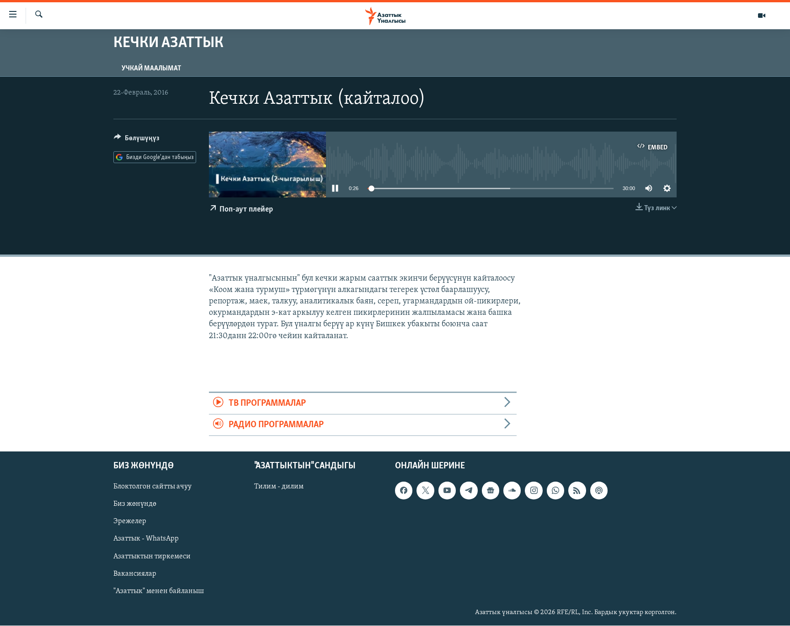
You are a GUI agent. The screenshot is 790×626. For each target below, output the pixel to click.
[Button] (137, 140)
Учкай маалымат (151, 68)
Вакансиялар (134, 574)
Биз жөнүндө (134, 504)
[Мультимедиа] (761, 15)
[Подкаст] (599, 490)
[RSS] (577, 490)
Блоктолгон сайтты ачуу (152, 487)
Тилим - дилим (279, 487)
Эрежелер (129, 521)
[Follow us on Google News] (490, 490)
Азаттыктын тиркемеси (152, 556)
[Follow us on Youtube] (447, 490)
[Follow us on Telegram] (468, 490)
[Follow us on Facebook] (403, 490)
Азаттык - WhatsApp (146, 539)
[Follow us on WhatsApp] (555, 490)
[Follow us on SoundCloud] (512, 490)
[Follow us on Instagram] (533, 490)
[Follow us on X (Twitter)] (425, 490)
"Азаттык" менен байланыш (158, 591)
